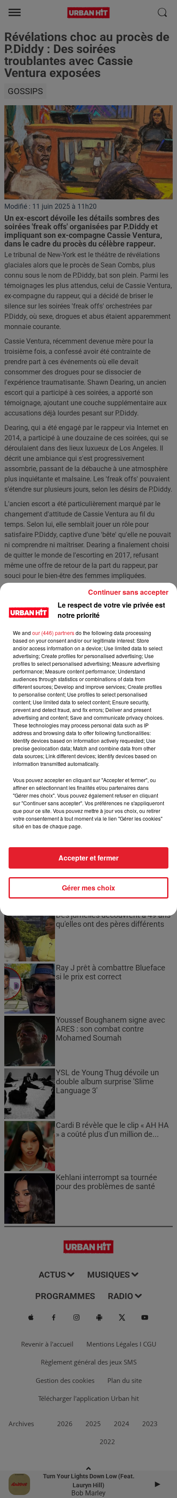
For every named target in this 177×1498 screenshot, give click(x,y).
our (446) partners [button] (53, 632)
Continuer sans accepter (128, 592)
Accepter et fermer (88, 858)
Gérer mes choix (88, 888)
